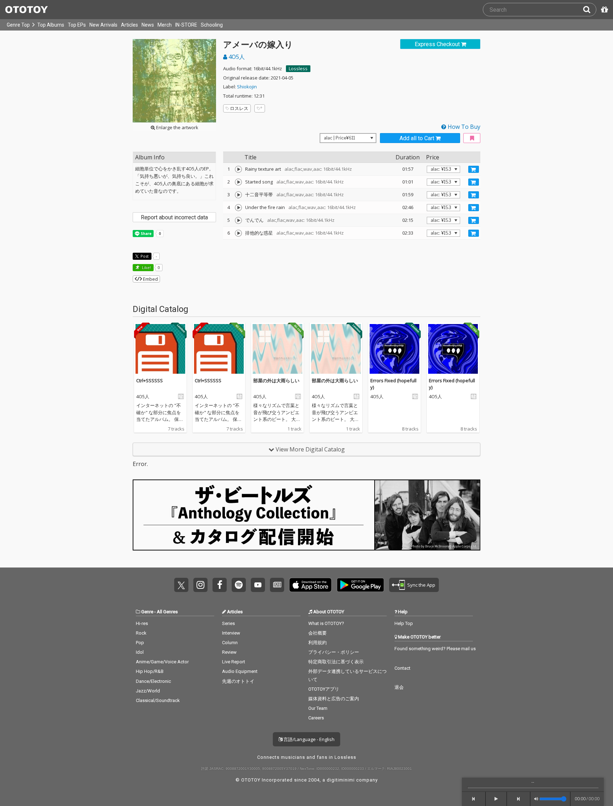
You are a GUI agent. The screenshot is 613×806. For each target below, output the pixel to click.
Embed (150, 279)
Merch (165, 25)
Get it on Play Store (360, 585)
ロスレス (239, 108)
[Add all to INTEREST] (472, 138)
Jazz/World (148, 690)
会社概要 (317, 633)
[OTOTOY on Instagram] (200, 585)
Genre (147, 611)
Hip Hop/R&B (150, 671)
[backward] (474, 799)
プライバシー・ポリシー (333, 652)
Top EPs (77, 25)
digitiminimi (341, 780)
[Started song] (238, 182)
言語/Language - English (308, 739)
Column (230, 642)
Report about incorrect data (174, 217)
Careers (316, 717)
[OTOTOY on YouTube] (258, 585)
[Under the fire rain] (238, 208)
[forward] (519, 799)
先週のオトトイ (238, 681)
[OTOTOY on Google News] (277, 585)
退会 (399, 687)
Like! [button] (146, 267)
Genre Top (18, 25)
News (148, 25)
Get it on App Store (310, 585)
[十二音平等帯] (238, 195)
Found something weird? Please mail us (435, 648)
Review (229, 652)
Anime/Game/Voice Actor (162, 661)
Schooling (212, 25)
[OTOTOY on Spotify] (239, 585)
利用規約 (317, 642)
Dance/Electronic (153, 681)
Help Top (403, 623)
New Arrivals (103, 25)
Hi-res (142, 623)
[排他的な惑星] (238, 233)
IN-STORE (186, 25)
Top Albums (50, 25)
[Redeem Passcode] (603, 9)
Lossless (298, 68)
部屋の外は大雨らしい (276, 380)
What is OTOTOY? (326, 623)
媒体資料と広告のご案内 (333, 698)
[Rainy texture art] (238, 169)
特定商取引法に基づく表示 (336, 661)
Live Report (233, 661)
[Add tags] (259, 108)
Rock (141, 633)
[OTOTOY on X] (181, 585)
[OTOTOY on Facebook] (219, 585)
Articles (129, 25)
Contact (402, 668)
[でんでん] (238, 220)
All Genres (167, 611)
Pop (140, 642)
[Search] (589, 9)
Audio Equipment (240, 671)
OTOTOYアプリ (323, 689)
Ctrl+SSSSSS (149, 380)
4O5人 (236, 57)
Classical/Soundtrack (158, 700)
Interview (231, 633)
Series (228, 623)
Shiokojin (247, 86)
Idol (140, 652)
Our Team (317, 708)
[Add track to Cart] (473, 169)
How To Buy (463, 127)
